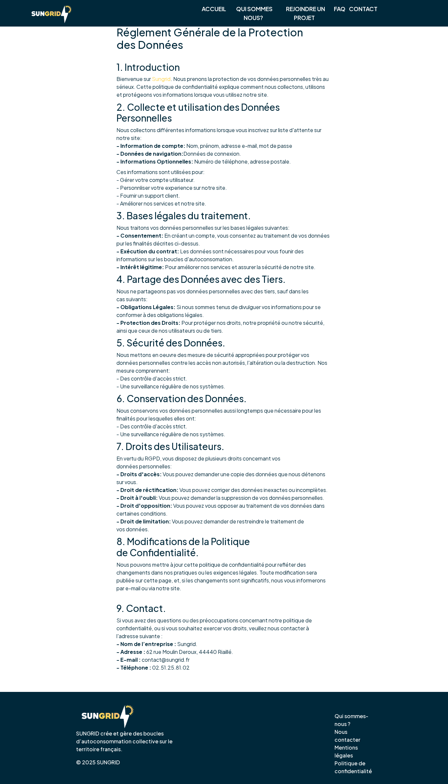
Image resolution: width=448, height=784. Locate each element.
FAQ (339, 8)
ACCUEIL (214, 8)
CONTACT (363, 8)
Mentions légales (346, 751)
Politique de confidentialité (353, 767)
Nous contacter (347, 735)
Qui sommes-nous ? (351, 720)
